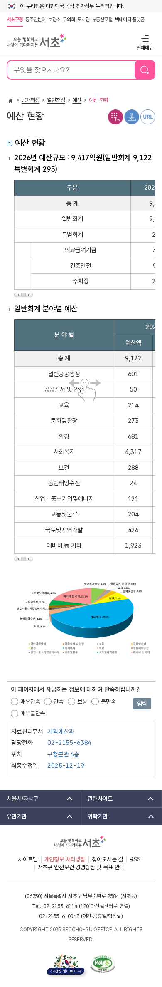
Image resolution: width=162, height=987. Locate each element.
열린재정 (56, 100)
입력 (142, 703)
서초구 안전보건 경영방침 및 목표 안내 (81, 867)
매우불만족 (32, 713)
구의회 (69, 19)
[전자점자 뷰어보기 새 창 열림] (115, 116)
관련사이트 (97, 798)
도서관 (83, 19)
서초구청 (15, 19)
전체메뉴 (144, 38)
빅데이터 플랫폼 (130, 19)
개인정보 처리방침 (65, 859)
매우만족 (30, 701)
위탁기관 (94, 816)
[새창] (102, 964)
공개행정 (30, 100)
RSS (135, 859)
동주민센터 (35, 19)
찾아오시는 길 (107, 859)
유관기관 (13, 816)
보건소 (54, 19)
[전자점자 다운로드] (131, 116)
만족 (59, 701)
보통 (82, 701)
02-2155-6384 (69, 742)
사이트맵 (27, 859)
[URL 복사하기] (147, 116)
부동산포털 (102, 19)
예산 (76, 100)
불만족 (108, 701)
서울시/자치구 (19, 798)
